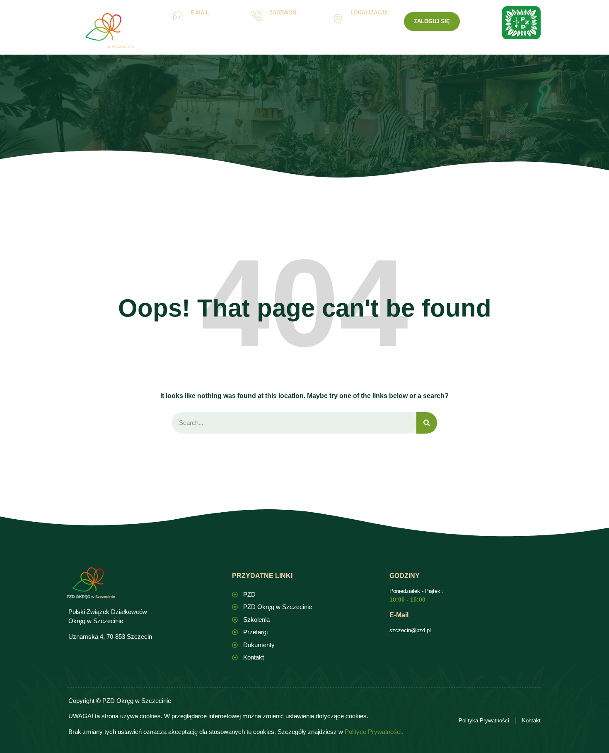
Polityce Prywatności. (374, 731)
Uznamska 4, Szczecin (368, 25)
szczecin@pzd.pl (410, 630)
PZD (431, 51)
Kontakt (398, 51)
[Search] (426, 423)
